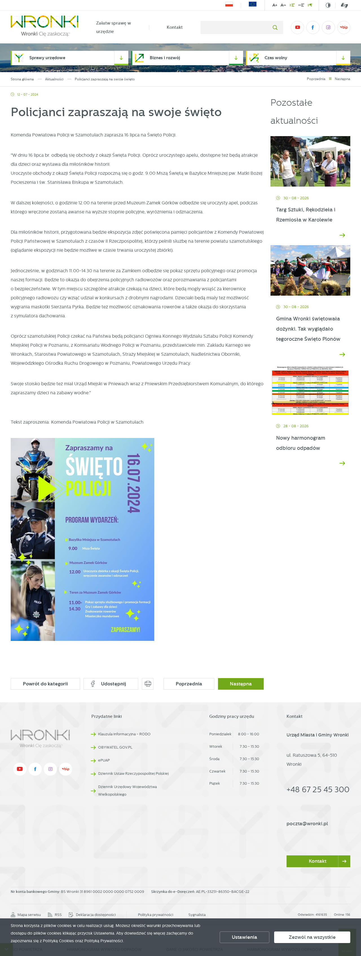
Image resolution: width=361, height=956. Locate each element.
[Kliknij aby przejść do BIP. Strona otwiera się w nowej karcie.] (343, 27)
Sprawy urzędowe (47, 57)
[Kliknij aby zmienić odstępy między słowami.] (301, 5)
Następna (342, 79)
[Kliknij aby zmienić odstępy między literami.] (283, 5)
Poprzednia (316, 79)
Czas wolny (276, 57)
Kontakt (175, 27)
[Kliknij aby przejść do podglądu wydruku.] (147, 684)
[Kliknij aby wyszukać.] (275, 27)
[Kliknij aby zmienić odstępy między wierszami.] (292, 5)
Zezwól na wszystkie (312, 937)
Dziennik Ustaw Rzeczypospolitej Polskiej (133, 773)
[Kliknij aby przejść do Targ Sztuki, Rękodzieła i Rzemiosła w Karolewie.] (310, 161)
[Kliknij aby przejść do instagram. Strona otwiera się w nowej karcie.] (328, 27)
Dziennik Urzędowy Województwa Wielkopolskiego (127, 790)
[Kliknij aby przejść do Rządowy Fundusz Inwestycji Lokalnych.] (229, 5)
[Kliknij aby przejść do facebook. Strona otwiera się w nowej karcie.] (312, 27)
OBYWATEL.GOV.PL (115, 747)
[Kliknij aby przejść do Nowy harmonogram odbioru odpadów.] (310, 389)
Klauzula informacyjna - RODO (124, 734)
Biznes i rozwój (165, 57)
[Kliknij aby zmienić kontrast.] (328, 5)
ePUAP (104, 760)
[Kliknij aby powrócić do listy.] (330, 79)
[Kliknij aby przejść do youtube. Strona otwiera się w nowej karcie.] (297, 27)
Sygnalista (197, 915)
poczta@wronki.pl (307, 823)
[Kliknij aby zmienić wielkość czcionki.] (274, 5)
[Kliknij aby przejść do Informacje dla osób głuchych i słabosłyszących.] (341, 5)
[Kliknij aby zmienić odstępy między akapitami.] (310, 5)
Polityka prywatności (155, 915)
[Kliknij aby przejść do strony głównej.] (44, 27)
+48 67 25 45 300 (318, 789)
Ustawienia (244, 937)
